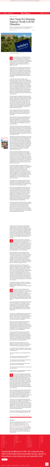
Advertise (29, 440)
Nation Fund (27, 465)
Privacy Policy (37, 0)
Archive (16, 440)
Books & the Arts (5, 442)
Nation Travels (30, 444)
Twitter (42, 438)
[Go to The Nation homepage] (25, 13)
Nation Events (30, 441)
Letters (4, 446)
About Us (29, 437)
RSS (41, 442)
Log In (46, 13)
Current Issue (17, 437)
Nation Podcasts (30, 445)
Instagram (42, 440)
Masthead (16, 438)
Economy (11, 16)
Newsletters (10, 13)
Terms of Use (8, 465)
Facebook (42, 437)
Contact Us (29, 438)
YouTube (42, 441)
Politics (4, 437)
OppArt (4, 444)
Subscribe (42, 13)
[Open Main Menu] (1, 13)
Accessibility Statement (15, 465)
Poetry (3, 445)
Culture (4, 441)
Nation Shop (29, 442)
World (3, 438)
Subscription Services (18, 441)
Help (20, 465)
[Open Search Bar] (48, 13)
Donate (4, 459)
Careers (23, 465)
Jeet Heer (12, 420)
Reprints (16, 442)
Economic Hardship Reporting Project (21, 411)
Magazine (5, 13)
